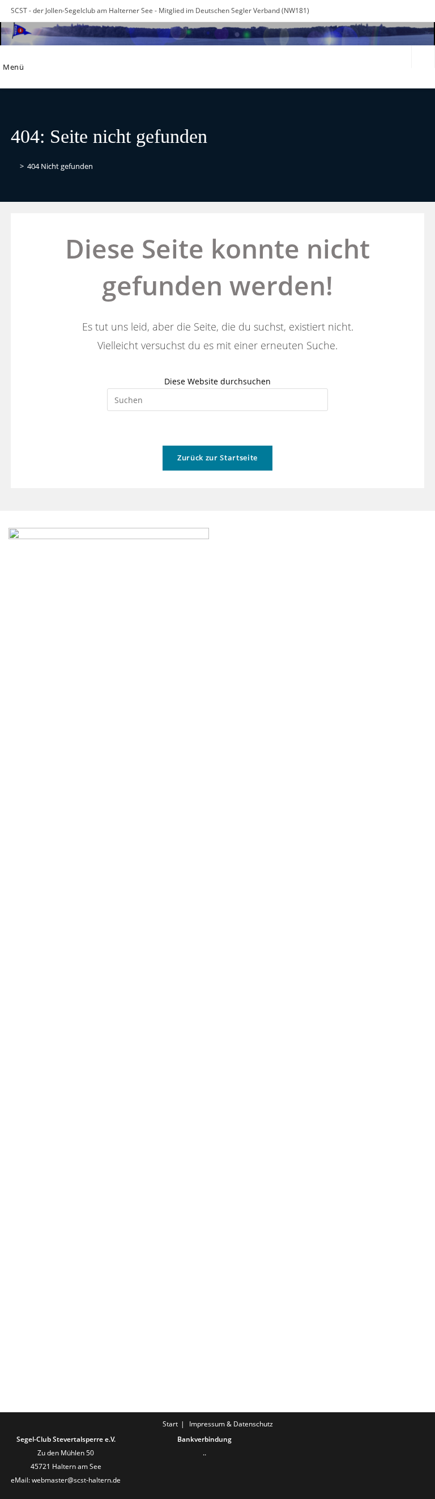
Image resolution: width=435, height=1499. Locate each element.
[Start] (13, 166)
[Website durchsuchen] (423, 58)
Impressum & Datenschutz (231, 1424)
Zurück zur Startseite (217, 457)
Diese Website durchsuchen (217, 381)
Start (170, 1424)
